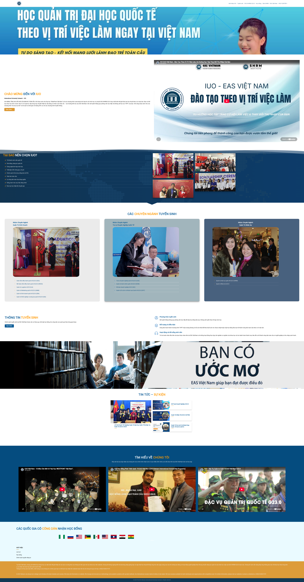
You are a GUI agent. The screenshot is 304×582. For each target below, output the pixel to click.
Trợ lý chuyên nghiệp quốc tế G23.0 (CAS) (128, 280)
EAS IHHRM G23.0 (249, 3)
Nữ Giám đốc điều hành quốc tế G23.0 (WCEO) (30, 284)
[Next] (148, 418)
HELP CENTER (283, 3)
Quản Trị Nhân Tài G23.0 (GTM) (180, 415)
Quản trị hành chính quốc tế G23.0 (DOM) (127, 284)
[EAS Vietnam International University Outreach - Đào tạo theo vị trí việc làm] (19, 3)
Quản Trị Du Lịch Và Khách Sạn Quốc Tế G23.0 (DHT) (180, 426)
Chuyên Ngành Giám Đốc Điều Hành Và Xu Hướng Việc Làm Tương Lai (140, 426)
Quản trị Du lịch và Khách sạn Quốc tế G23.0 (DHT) (130, 290)
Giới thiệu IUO (232, 3)
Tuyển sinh (240, 3)
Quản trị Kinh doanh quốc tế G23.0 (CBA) (28, 293)
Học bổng (258, 3)
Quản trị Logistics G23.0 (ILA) (25, 287)
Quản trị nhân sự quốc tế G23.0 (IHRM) (227, 280)
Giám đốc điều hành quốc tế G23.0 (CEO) (28, 280)
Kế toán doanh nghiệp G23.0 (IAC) (125, 287)
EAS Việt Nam (273, 3)
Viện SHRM (265, 3)
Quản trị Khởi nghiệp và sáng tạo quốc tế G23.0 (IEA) (31, 297)
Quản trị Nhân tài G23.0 (222, 284)
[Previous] (113, 418)
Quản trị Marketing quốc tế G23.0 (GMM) (28, 290)
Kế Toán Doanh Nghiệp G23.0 (180, 404)
